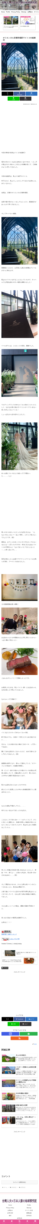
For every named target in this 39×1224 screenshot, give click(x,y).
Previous (1, 23)
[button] (25, 99)
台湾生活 (19, 1218)
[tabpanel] (16, 23)
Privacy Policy (10, 1207)
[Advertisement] (19, 125)
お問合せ (10, 1210)
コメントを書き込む (19, 1182)
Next (38, 23)
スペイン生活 (29, 1210)
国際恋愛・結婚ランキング (9, 934)
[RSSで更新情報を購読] (19, 1038)
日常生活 (5, 968)
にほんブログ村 (14, 939)
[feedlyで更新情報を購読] (29, 1034)
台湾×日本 (10, 1213)
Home (10, 1205)
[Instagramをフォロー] (10, 1034)
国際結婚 (28, 1213)
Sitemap (29, 1207)
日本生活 (28, 1215)
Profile (29, 1205)
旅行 (10, 1215)
